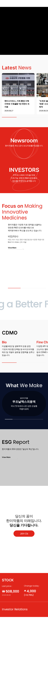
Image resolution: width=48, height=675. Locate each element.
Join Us (24, 533)
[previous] (5, 403)
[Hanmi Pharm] (5, 3)
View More (12, 248)
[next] (42, 403)
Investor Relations (14, 609)
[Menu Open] (44, 3)
